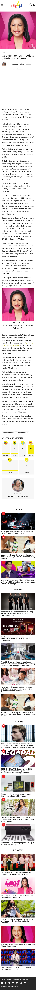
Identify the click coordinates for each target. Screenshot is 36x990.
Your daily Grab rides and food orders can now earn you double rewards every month (18, 557)
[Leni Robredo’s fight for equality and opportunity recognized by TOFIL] (18, 862)
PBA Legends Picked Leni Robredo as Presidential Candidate (17, 897)
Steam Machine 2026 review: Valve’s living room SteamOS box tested (16, 795)
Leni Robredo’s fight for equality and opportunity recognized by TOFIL (16, 873)
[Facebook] (5, 983)
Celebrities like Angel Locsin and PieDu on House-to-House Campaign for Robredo (17, 921)
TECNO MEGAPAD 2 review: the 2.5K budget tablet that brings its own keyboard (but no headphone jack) (16, 771)
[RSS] (29, 983)
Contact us (17, 980)
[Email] (2, 983)
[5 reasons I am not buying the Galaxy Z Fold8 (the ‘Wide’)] (18, 832)
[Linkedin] (13, 983)
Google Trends (8, 433)
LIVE (4, 53)
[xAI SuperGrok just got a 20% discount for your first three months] (18, 521)
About (8, 980)
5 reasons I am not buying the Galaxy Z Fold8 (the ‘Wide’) (17, 843)
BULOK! (14, 455)
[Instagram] (9, 983)
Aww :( (23, 455)
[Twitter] (17, 983)
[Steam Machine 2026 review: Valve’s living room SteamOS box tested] (18, 783)
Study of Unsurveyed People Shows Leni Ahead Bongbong (18, 945)
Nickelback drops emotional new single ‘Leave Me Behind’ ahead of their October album (17, 613)
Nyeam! (27, 472)
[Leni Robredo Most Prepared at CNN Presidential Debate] (18, 957)
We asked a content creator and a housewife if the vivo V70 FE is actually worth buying (17, 819)
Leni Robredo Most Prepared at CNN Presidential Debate (16, 969)
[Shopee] (25, 983)
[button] (2, 4)
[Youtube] (21, 983)
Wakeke (5, 455)
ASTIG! (31, 455)
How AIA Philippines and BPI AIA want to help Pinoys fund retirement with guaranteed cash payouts (17, 689)
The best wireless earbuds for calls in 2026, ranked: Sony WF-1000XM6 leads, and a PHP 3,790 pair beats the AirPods (17, 745)
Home (3, 980)
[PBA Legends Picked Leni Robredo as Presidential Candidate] (18, 885)
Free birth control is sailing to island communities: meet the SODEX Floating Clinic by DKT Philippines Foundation (18, 664)
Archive (25, 980)
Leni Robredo (23, 433)
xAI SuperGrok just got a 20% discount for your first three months (17, 532)
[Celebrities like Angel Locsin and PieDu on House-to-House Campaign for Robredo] (18, 909)
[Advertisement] (18, 88)
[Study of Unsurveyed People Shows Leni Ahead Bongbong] (18, 934)
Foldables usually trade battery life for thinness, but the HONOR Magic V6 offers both (17, 639)
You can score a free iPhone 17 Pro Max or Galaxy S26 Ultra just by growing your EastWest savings (18, 582)
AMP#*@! (9, 472)
